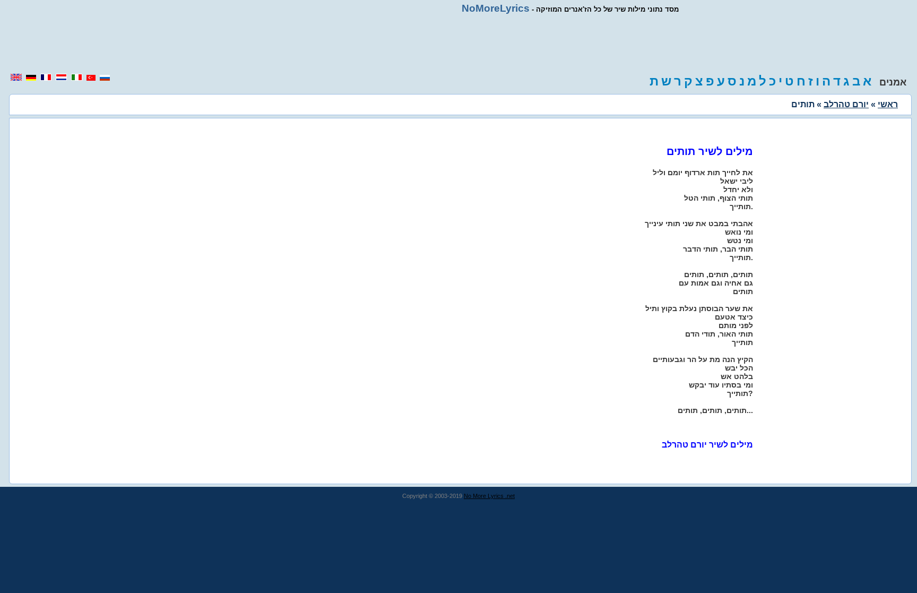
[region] (458, 43)
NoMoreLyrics (496, 8)
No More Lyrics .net (489, 496)
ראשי (888, 104)
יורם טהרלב (846, 104)
